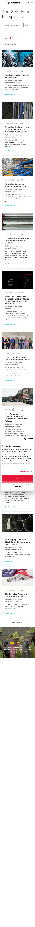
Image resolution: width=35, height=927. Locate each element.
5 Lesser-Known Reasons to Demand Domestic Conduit (17, 240)
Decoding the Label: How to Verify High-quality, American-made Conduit (17, 129)
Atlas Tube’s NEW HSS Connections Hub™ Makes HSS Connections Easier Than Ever (17, 300)
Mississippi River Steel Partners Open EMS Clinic (17, 358)
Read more (9, 94)
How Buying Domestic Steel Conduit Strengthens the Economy (17, 542)
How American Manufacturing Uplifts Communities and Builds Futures (16, 417)
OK (17, 478)
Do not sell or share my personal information (18, 485)
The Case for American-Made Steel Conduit (16, 595)
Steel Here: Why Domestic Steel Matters (17, 76)
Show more (16, 622)
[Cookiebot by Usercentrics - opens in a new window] (25, 439)
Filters (6, 38)
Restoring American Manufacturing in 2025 (15, 185)
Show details (24, 471)
